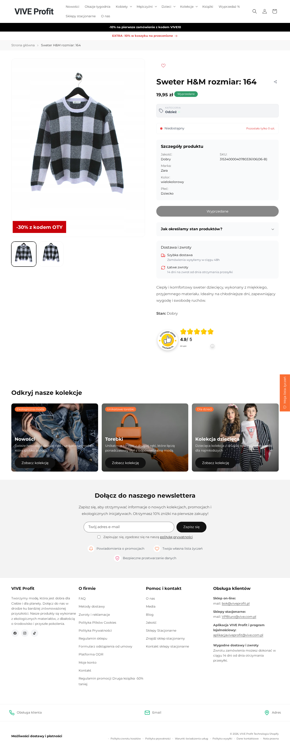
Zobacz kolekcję (35, 463)
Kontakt (85, 670)
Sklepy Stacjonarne (161, 630)
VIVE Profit (246, 733)
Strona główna (23, 45)
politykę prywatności (176, 537)
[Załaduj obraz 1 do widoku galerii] (23, 254)
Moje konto (88, 662)
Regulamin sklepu (93, 638)
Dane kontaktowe (248, 738)
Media (150, 606)
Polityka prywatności (158, 738)
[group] (197, 340)
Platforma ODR (91, 654)
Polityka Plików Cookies (97, 622)
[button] (123, 6)
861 (183, 346)
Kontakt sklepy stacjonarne (167, 646)
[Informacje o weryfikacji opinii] (197, 350)
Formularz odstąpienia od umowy (105, 646)
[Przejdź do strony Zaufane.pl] (167, 340)
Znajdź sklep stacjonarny (165, 638)
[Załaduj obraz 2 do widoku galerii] (51, 254)
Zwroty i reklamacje (94, 615)
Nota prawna (271, 738)
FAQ (82, 598)
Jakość (151, 622)
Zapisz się (191, 527)
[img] (197, 331)
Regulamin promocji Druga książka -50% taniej (111, 681)
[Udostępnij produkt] (275, 81)
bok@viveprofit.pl (236, 603)
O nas (150, 598)
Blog (150, 615)
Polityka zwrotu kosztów (126, 738)
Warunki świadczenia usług (191, 738)
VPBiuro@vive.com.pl (239, 617)
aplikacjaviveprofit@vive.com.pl (238, 635)
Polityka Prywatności (95, 630)
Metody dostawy (92, 606)
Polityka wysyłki (222, 738)
